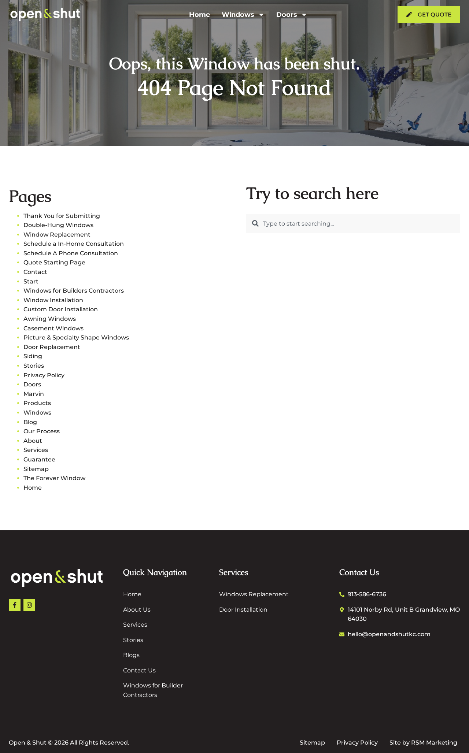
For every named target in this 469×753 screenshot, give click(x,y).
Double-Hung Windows (58, 225)
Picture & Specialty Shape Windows (76, 337)
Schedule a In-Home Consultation (73, 243)
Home (199, 15)
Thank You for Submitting (61, 215)
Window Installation (53, 300)
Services (35, 449)
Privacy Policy (43, 375)
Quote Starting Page (54, 262)
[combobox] (353, 223)
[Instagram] (29, 605)
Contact (35, 271)
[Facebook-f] (15, 605)
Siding (32, 356)
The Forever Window (54, 478)
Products (37, 403)
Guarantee (39, 459)
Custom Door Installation (60, 309)
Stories (33, 365)
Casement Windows (53, 328)
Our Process (41, 431)
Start (30, 281)
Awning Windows (49, 318)
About (32, 440)
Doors (286, 15)
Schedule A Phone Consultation (70, 253)
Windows (238, 15)
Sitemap (36, 468)
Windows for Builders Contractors (73, 290)
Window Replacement (57, 234)
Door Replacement (51, 347)
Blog (30, 422)
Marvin (33, 393)
